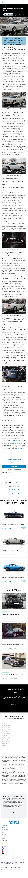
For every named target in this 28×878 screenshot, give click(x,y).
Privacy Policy (4, 869)
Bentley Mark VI (5, 721)
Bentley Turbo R (5, 731)
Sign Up (14, 812)
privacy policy (17, 469)
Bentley (3, 745)
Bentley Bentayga (6, 741)
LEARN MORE (14, 704)
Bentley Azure (5, 739)
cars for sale (10, 716)
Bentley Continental (6, 737)
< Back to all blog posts (8, 6)
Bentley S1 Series (6, 733)
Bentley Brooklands (6, 727)
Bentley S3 (4, 723)
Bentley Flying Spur (6, 735)
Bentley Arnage (5, 743)
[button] (25, 2)
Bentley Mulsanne (6, 725)
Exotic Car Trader (12, 88)
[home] (6, 2)
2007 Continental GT (11, 75)
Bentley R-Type (5, 729)
